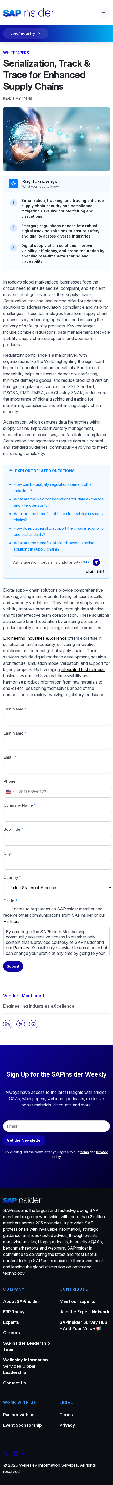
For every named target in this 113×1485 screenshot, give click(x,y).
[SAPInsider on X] (5, 1454)
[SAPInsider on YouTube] (24, 1454)
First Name (15, 709)
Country (12, 877)
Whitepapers (16, 52)
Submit (13, 966)
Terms (66, 1414)
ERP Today (13, 1311)
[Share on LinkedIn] (7, 1024)
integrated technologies (83, 669)
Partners (11, 921)
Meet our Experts (77, 1301)
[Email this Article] (33, 1024)
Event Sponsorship (22, 1425)
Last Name (15, 733)
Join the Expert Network (84, 1311)
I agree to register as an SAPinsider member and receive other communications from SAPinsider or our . (55, 931)
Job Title (13, 829)
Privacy (67, 1425)
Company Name (20, 805)
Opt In (10, 901)
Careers (11, 1332)
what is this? (95, 572)
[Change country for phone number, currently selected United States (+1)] (10, 792)
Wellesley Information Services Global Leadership (25, 1366)
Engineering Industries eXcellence (38, 1006)
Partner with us (18, 1414)
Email (10, 757)
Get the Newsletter (24, 1140)
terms (84, 1152)
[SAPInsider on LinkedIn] (15, 1454)
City (7, 853)
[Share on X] (20, 1024)
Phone (10, 781)
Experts (11, 1322)
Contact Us (14, 1382)
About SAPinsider (21, 1301)
